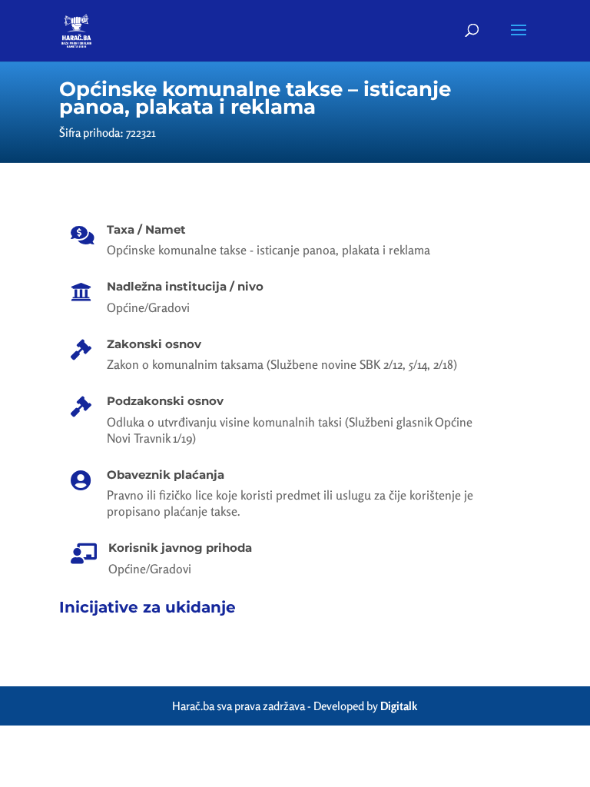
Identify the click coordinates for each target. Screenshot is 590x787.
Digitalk (398, 706)
